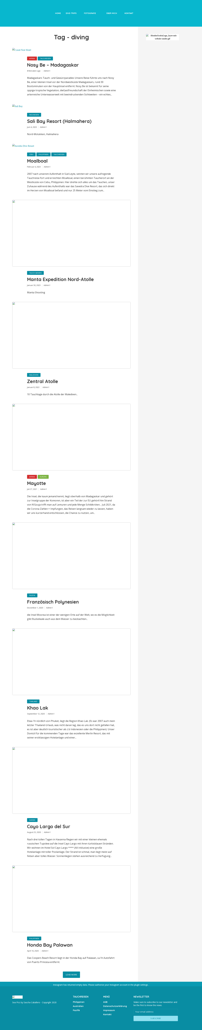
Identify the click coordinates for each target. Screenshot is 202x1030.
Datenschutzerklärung (115, 1006)
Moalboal (37, 161)
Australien (78, 1006)
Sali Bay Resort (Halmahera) (59, 121)
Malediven (33, 375)
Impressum (109, 1010)
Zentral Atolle (42, 381)
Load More (71, 974)
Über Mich (111, 13)
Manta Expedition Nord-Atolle (60, 279)
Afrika (32, 58)
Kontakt (129, 13)
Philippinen (43, 154)
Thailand (33, 701)
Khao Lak (37, 708)
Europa (43, 477)
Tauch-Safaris (35, 273)
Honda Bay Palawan (50, 945)
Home (58, 13)
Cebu (31, 154)
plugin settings (141, 984)
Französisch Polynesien (53, 602)
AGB (105, 1002)
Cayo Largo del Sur (48, 826)
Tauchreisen (45, 58)
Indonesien (34, 115)
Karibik (32, 820)
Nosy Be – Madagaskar (53, 65)
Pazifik (32, 595)
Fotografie (90, 13)
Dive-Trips (71, 13)
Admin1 (47, 70)
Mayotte (36, 483)
